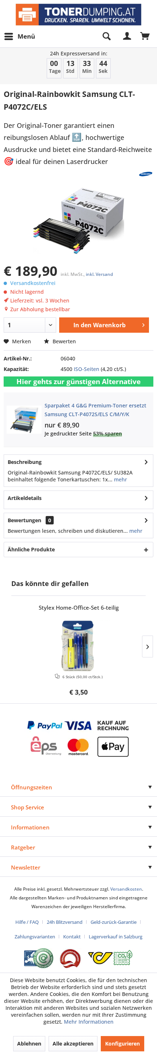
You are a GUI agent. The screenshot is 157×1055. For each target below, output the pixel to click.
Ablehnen (29, 1043)
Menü (26, 36)
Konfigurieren (122, 1043)
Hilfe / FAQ (27, 922)
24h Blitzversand (65, 922)
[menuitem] (19, 36)
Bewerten (63, 341)
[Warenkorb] (145, 36)
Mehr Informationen (89, 1021)
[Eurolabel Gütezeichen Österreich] (38, 958)
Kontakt (72, 936)
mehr (119, 479)
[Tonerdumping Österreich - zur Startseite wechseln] (78, 15)
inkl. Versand (99, 274)
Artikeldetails (25, 498)
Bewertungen (24, 520)
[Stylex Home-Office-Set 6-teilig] (78, 645)
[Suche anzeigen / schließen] (106, 36)
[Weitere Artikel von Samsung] (145, 174)
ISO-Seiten (86, 369)
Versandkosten (126, 889)
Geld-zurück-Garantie (114, 922)
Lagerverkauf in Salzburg (115, 936)
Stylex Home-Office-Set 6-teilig (79, 607)
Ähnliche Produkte (31, 549)
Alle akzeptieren (73, 1043)
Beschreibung (25, 461)
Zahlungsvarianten (35, 936)
